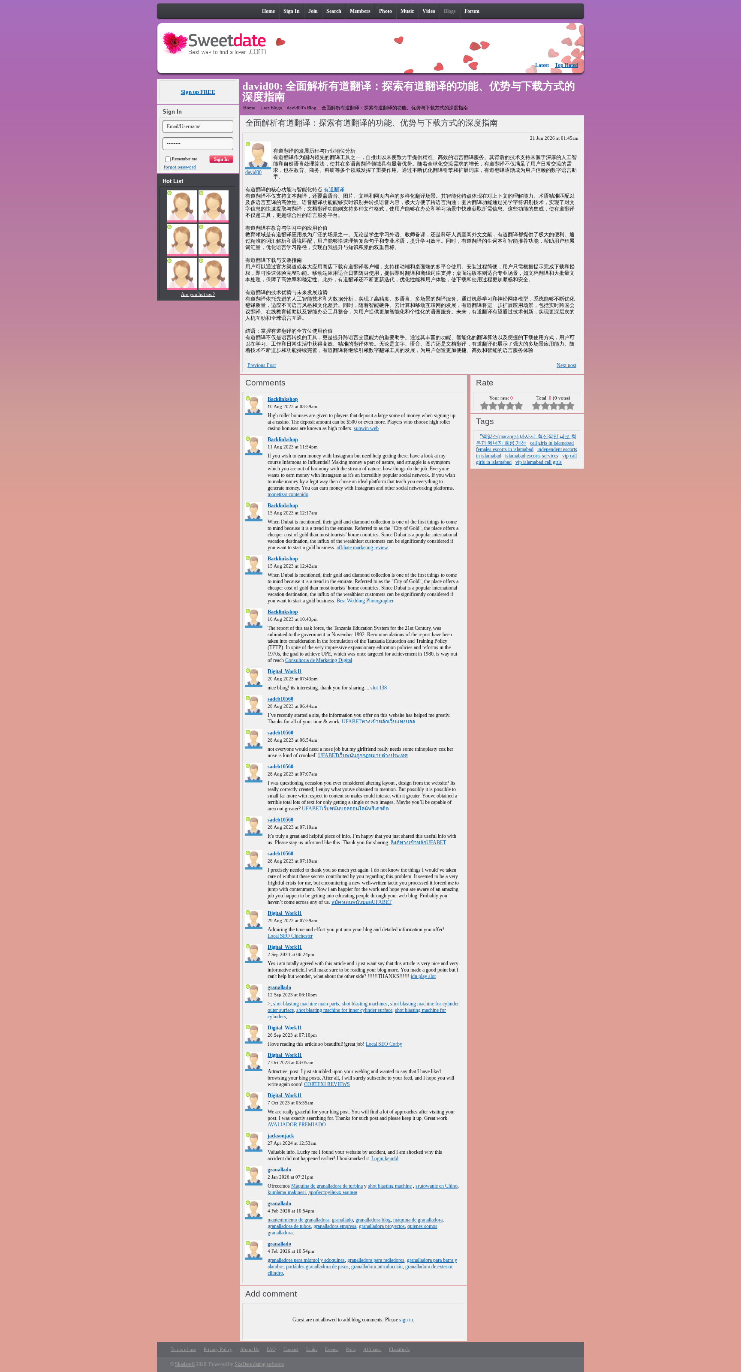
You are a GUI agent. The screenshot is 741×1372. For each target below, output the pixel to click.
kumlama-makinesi (287, 1192)
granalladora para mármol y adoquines (306, 1260)
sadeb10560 (280, 699)
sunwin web (366, 428)
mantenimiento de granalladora (298, 1220)
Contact (290, 1349)
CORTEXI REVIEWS (327, 1084)
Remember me (184, 158)
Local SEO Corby (384, 1044)
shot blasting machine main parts (306, 1004)
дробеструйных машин (332, 1192)
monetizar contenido (288, 494)
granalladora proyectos (382, 1226)
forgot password (180, 166)
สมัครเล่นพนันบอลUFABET (361, 902)
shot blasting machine (390, 1186)
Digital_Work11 (285, 671)
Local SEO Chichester (290, 936)
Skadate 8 (185, 1364)
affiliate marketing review (362, 548)
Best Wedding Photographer (365, 601)
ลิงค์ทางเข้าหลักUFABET (418, 842)
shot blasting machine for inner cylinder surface (344, 1010)
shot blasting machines (365, 1004)
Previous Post (261, 365)
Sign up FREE (198, 92)
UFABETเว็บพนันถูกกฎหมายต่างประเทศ (363, 755)
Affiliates (372, 1349)
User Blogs (271, 107)
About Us (249, 1349)
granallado (279, 987)
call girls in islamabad (552, 443)
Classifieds (399, 1349)
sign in (406, 1320)
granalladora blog (373, 1220)
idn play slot (423, 976)
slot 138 (378, 688)
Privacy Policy (218, 1349)
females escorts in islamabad (504, 449)
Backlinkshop (283, 399)
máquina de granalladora (418, 1220)
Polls (350, 1349)
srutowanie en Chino (437, 1186)
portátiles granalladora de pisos (317, 1267)
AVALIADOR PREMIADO (297, 1125)
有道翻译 (334, 190)
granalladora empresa (334, 1226)
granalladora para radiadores (375, 1260)
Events (331, 1349)
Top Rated (566, 65)
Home (249, 107)
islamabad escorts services (531, 456)
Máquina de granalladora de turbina (327, 1186)
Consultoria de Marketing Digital (318, 660)
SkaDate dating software (259, 1364)
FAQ (271, 1349)
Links (311, 1349)
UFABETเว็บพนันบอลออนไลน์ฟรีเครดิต (345, 809)
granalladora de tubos (289, 1226)
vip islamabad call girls (538, 462)
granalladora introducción (377, 1267)
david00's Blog (301, 107)
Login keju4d (384, 1158)
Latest (542, 65)
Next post (566, 365)
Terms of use (183, 1349)
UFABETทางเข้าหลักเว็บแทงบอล (378, 722)
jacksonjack (281, 1136)
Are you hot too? (198, 294)
